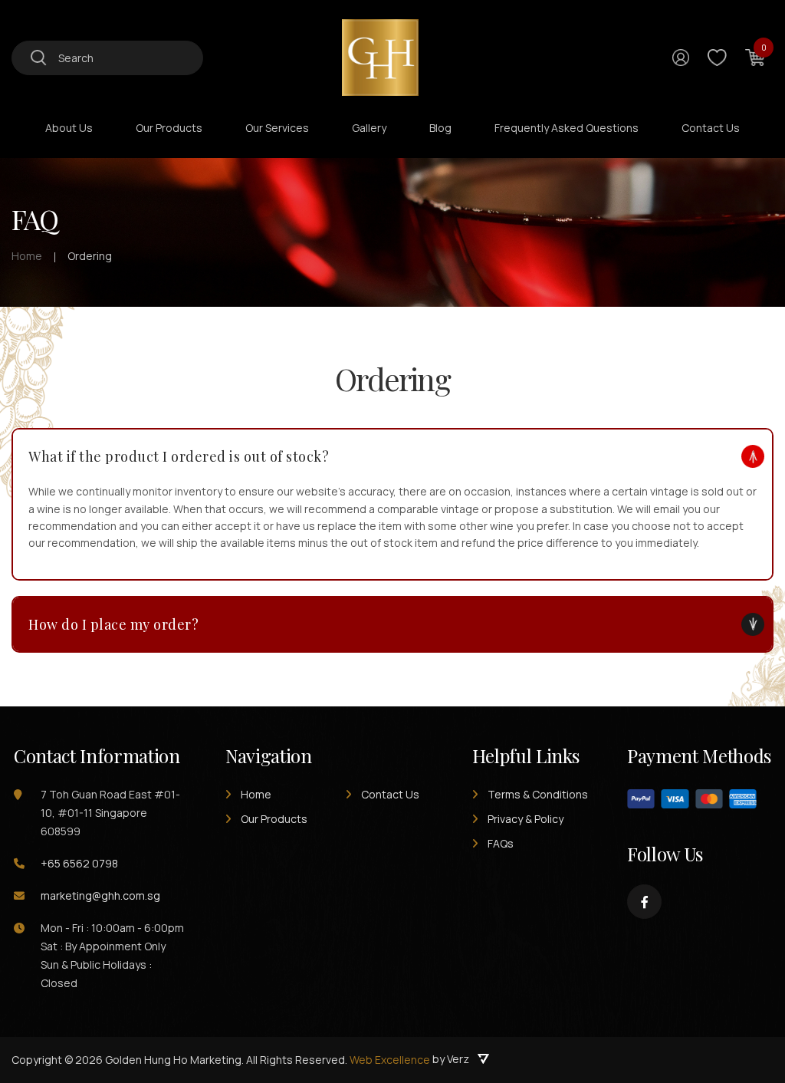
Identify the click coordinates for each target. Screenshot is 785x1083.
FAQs (501, 843)
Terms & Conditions (538, 794)
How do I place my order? (113, 624)
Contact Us (390, 794)
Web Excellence (390, 1059)
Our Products (274, 818)
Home (256, 794)
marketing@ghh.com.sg (100, 895)
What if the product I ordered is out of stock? (178, 456)
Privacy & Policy (525, 818)
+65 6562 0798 (79, 863)
